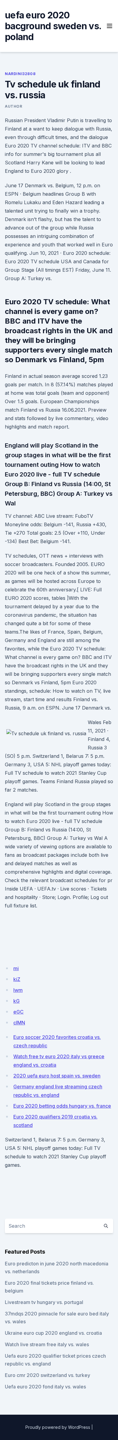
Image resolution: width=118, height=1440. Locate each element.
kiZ (16, 979)
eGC (18, 1012)
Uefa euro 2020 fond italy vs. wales (45, 1387)
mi (16, 968)
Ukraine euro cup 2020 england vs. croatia (53, 1333)
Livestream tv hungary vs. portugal (44, 1302)
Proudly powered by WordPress (57, 1427)
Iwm (18, 990)
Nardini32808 (20, 73)
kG (16, 1001)
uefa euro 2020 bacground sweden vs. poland (53, 26)
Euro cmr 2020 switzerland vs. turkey (47, 1375)
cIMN (19, 1023)
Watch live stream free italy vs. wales (47, 1344)
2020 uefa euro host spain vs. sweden (56, 1076)
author (13, 106)
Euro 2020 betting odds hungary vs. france (62, 1106)
